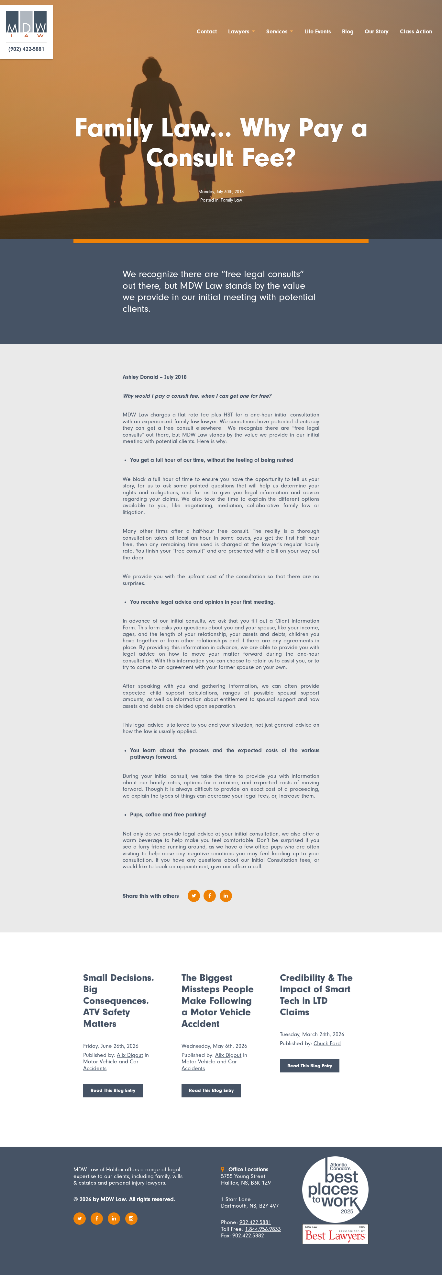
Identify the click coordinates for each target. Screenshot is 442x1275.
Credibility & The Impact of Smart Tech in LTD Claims (316, 995)
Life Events (317, 31)
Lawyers (238, 31)
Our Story (377, 31)
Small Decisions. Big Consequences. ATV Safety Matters (118, 1000)
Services (277, 31)
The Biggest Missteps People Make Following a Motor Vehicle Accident (218, 1000)
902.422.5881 (255, 1222)
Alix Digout (130, 1055)
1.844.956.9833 (263, 1229)
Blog (348, 31)
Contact (207, 31)
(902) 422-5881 (26, 49)
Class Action (416, 31)
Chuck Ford (327, 1043)
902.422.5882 (248, 1235)
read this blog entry (113, 1090)
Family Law (231, 200)
